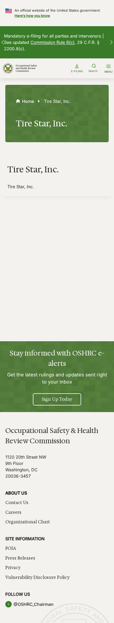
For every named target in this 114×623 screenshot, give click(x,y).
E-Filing (77, 71)
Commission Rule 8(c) (52, 42)
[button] (2, 42)
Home (28, 101)
